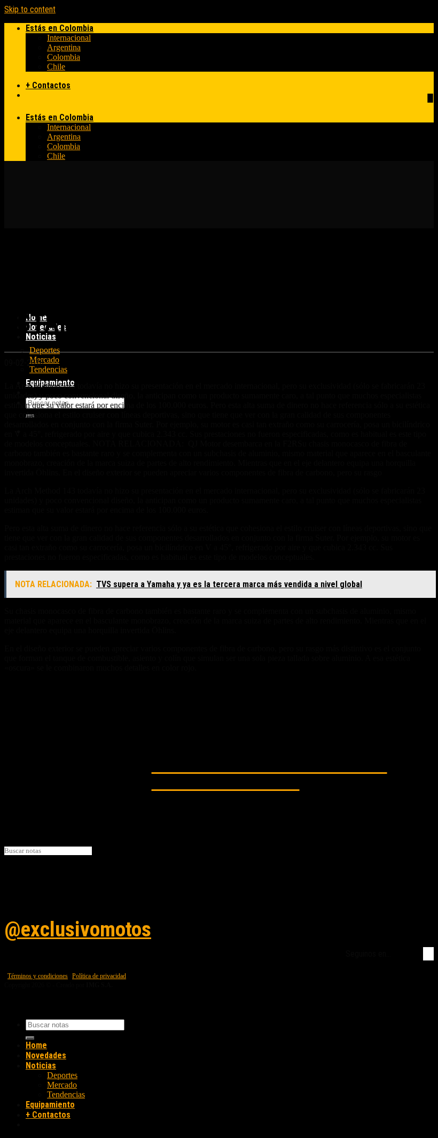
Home (36, 1045)
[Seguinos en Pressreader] (430, 98)
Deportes (44, 350)
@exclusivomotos (77, 929)
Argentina (64, 47)
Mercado (44, 359)
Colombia (63, 56)
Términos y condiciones (37, 976)
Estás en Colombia (59, 28)
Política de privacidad (99, 976)
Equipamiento (50, 1104)
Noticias (41, 337)
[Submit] (30, 1038)
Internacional (69, 37)
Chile (56, 66)
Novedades (46, 1055)
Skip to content (30, 9)
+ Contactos (48, 85)
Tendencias (48, 369)
